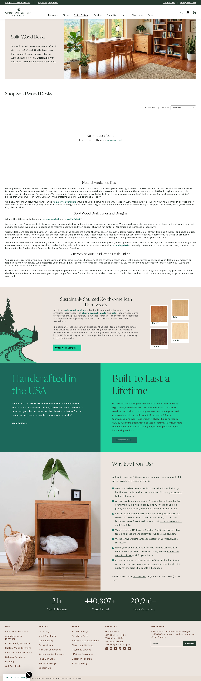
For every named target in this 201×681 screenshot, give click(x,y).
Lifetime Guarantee (82, 654)
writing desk (73, 219)
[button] (181, 12)
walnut (94, 313)
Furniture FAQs (80, 631)
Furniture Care (80, 636)
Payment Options (81, 649)
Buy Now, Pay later (48, 2)
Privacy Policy (79, 663)
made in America (148, 501)
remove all (114, 140)
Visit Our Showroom (50, 649)
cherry (85, 313)
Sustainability (46, 640)
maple (102, 313)
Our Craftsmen (47, 645)
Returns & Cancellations (85, 640)
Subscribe (189, 644)
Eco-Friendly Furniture (17, 643)
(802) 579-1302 (188, 2)
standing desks (121, 245)
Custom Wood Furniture (18, 648)
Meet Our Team (47, 636)
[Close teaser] (28, 674)
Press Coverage (47, 663)
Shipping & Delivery (83, 645)
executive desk (51, 219)
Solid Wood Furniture (16, 631)
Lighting (9, 661)
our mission (139, 576)
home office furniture (64, 202)
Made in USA (18, 423)
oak (114, 313)
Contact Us (169, 2)
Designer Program (82, 659)
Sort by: (165, 108)
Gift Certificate (13, 666)
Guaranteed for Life (124, 440)
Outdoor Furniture (15, 657)
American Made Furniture (14, 637)
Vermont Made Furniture (18, 652)
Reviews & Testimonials (52, 654)
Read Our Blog (47, 659)
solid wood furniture (75, 310)
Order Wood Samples (65, 348)
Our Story (44, 631)
